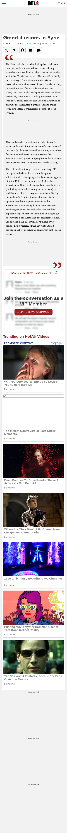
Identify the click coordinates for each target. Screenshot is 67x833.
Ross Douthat (14, 43)
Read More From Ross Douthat (32, 272)
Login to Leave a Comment (33, 312)
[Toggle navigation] (4, 3)
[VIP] (61, 3)
